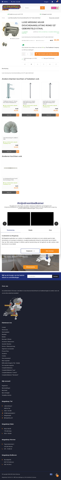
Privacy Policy (5, 351)
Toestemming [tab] (10, 230)
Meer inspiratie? (6, 360)
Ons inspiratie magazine (8, 365)
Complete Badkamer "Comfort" (9, 372)
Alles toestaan (50, 251)
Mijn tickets (4, 390)
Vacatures (4, 353)
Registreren (5, 385)
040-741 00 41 (7, 464)
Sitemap (18, 474)
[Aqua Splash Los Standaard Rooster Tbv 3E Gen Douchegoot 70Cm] (10, 168)
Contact (4, 327)
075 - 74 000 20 (8, 449)
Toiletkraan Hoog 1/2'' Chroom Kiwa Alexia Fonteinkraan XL (10, 102)
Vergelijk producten (6, 395)
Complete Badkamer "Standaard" (10, 375)
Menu (6, 1)
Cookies (4, 356)
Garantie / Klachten (6, 344)
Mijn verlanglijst (5, 392)
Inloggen (46, 1)
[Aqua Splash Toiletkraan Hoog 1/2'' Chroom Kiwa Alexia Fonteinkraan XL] (10, 90)
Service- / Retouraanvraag (8, 346)
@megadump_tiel (8, 417)
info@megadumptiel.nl (9, 413)
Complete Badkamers (7, 367)
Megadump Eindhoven (9, 455)
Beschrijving (5, 68)
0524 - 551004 (7, 433)
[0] (57, 1)
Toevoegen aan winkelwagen (48, 54)
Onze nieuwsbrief (6, 358)
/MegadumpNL (7, 415)
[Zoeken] (42, 7)
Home (3, 17)
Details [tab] (30, 230)
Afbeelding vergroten (15, 38)
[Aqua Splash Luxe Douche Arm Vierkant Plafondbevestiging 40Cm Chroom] (30, 90)
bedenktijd (16, 14)
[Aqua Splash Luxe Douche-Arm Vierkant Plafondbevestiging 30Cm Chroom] (50, 90)
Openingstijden (5, 332)
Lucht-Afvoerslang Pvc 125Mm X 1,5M (10, 138)
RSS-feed (13, 474)
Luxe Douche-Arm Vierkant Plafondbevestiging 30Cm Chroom (49, 102)
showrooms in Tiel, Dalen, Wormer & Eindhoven (46, 14)
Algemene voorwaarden (8, 348)
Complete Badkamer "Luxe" (8, 370)
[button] (18, 223)
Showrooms (5, 329)
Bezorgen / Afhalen (6, 339)
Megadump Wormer (9, 439)
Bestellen (4, 334)
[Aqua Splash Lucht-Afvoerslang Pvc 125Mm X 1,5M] (10, 127)
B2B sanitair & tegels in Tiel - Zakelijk (11, 363)
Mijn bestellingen (6, 388)
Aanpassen (29, 251)
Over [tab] (50, 230)
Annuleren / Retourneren (8, 341)
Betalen (4, 336)
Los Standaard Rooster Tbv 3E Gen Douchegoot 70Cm (10, 179)
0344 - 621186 (16, 1)
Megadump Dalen (8, 424)
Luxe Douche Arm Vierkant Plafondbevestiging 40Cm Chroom (29, 102)
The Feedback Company (30, 477)
